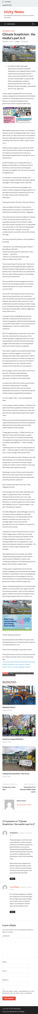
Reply (12, 878)
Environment (6, 31)
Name (5, 962)
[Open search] (33, 24)
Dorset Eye (29, 673)
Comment (6, 936)
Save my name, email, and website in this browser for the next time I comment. (18, 992)
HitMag (22, 1011)
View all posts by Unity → (25, 805)
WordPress (13, 1011)
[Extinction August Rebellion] (19, 726)
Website (5, 980)
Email (5, 971)
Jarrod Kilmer (14, 887)
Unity (17, 41)
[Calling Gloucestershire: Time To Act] (19, 759)
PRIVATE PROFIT (8, 707)
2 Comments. (24, 41)
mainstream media (9, 675)
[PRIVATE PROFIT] (19, 696)
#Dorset (11, 673)
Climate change (20, 673)
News (12, 31)
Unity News (14, 11)
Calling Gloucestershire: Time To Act (15, 774)
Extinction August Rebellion (12, 739)
